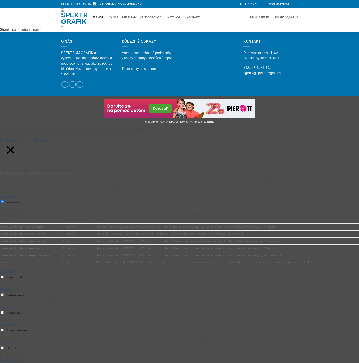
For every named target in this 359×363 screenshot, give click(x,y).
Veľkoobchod (150, 17)
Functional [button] (8, 272)
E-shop (98, 17)
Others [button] (5, 342)
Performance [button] (9, 289)
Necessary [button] (8, 197)
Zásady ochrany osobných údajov (147, 58)
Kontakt (193, 17)
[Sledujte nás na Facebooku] (296, 4)
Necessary (13, 202)
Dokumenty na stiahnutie (140, 69)
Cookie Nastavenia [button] (14, 140)
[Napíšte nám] (72, 84)
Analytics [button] (7, 307)
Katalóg (174, 17)
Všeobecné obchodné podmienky (146, 53)
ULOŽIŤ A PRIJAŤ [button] (13, 360)
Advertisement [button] (10, 325)
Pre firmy (129, 17)
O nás (114, 17)
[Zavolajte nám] (79, 84)
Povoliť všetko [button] (39, 140)
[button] (242, 17)
